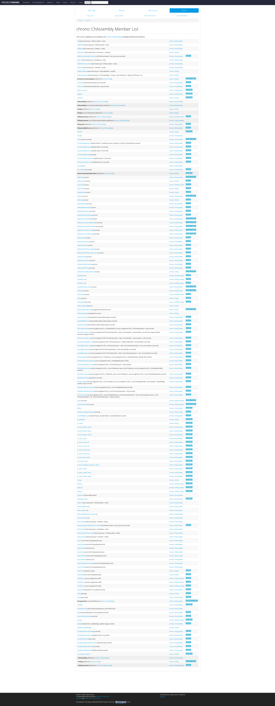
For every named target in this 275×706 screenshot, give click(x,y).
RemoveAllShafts (82, 518)
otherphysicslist (82, 499)
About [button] (72, 2)
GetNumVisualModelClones (86, 272)
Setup (79, 597)
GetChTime (80, 189)
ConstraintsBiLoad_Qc (84, 151)
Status (81, 2)
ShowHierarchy (82, 609)
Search (79, 541)
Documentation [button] (38, 2)
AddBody (80, 49)
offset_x (79, 491)
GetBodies (80, 177)
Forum (65, 2)
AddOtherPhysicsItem (84, 64)
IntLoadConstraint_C (83, 332)
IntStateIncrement (83, 374)
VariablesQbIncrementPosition (87, 643)
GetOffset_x (81, 283)
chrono (80, 20)
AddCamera (81, 52)
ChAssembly (87, 20)
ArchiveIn (80, 83)
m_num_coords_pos (83, 450)
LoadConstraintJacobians (85, 412)
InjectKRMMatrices (83, 321)
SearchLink (80, 552)
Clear (79, 136)
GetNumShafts (82, 257)
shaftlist (79, 605)
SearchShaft (81, 567)
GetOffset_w (81, 279)
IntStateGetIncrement (84, 368)
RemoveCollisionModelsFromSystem (89, 525)
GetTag (79, 298)
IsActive (79, 401)
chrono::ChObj (174, 52)
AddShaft (80, 67)
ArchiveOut (80, 86)
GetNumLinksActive (83, 241)
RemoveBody (81, 522)
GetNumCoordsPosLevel (85, 230)
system (79, 620)
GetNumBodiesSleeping (85, 215)
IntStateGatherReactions (85, 364)
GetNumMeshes (82, 245)
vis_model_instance (83, 654)
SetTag (79, 594)
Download (26, 2)
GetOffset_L (81, 276)
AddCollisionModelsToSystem (87, 56)
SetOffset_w (81, 582)
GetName (80, 200)
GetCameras (81, 181)
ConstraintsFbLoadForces (85, 158)
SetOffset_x (81, 586)
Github (162, 697)
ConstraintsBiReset (83, 155)
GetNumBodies (82, 204)
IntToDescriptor (82, 395)
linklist (79, 408)
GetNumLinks (81, 238)
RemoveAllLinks (82, 510)
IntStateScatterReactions (85, 391)
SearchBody (81, 544)
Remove (80, 503)
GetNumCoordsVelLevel (85, 234)
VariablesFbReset (83, 639)
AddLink (79, 60)
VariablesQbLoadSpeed (85, 646)
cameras (80, 98)
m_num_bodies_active (84, 427)
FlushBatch (80, 166)
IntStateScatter (82, 382)
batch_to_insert (82, 90)
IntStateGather (82, 357)
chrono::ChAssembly (114, 37)
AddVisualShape (82, 75)
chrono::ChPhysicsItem (103, 117)
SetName (80, 575)
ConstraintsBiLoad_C (84, 143)
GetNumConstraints (83, 219)
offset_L (79, 484)
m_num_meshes (82, 461)
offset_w (80, 488)
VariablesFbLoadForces (84, 635)
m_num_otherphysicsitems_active (88, 465)
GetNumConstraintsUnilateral (86, 226)
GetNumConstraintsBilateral (86, 223)
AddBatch (80, 45)
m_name (80, 423)
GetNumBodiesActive (84, 207)
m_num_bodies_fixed (84, 431)
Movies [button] (49, 2)
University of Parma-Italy (92, 698)
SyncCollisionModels (84, 616)
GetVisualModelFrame (84, 310)
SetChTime (80, 571)
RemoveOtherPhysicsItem (85, 533)
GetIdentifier (81, 192)
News (58, 2)
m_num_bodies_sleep (84, 435)
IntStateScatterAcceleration (86, 387)
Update (79, 624)
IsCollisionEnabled (83, 404)
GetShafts (80, 291)
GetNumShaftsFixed (83, 260)
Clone (79, 139)
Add (78, 41)
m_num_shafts (82, 469)
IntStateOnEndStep (83, 378)
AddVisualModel (82, 71)
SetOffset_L (81, 578)
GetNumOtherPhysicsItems (86, 249)
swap (79, 612)
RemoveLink (81, 529)
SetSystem (80, 590)
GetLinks (80, 196)
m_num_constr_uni (83, 446)
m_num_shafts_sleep (84, 476)
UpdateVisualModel (83, 627)
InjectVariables (82, 325)
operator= (80, 495)
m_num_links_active (83, 457)
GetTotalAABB (81, 302)
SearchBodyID (81, 548)
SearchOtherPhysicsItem (85, 563)
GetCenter (80, 185)
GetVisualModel (82, 306)
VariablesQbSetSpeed (84, 650)
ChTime (79, 132)
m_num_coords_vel (83, 454)
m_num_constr (82, 438)
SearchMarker (82, 556)
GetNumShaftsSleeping (85, 264)
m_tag (79, 480)
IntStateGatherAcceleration (86, 361)
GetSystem (80, 294)
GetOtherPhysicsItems (84, 287)
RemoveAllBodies (83, 506)
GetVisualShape (82, 313)
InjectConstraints (82, 317)
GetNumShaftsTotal (83, 268)
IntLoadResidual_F (83, 349)
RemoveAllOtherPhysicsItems (86, 514)
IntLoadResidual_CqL (84, 346)
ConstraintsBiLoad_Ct (84, 147)
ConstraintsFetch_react (84, 162)
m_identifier (81, 420)
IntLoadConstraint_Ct (84, 338)
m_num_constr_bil (83, 442)
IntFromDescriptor (83, 328)
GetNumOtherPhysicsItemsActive (88, 253)
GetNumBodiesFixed (84, 211)
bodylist (79, 94)
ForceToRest (81, 170)
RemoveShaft (81, 537)
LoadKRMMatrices (83, 416)
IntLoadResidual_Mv (83, 353)
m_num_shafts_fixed (84, 472)
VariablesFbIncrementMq (85, 631)
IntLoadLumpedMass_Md (85, 342)
